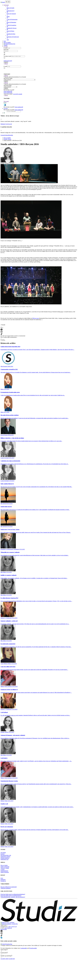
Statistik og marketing (6, 955)
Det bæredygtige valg (6, 855)
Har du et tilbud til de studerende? (9, 886)
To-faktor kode (7, 56)
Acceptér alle (11, 958)
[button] (6, 62)
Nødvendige (4, 949)
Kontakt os (3, 881)
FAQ (2, 878)
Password (6, 49)
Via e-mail (6, 101)
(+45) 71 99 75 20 (12, 926)
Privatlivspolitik (33, 948)
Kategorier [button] (6, 5)
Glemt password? (8, 60)
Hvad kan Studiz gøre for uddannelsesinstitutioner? (13, 894)
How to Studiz (7, 42)
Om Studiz (3, 852)
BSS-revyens (36, 318)
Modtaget (3, 124)
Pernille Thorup (7, 139)
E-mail (5, 48)
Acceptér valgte (4, 958)
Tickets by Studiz (5, 868)
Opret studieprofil (8, 91)
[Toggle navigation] (7, 2)
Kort (5, 41)
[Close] (1, 130)
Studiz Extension (5, 872)
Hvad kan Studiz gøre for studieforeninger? (11, 895)
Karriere (3, 854)
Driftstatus (3, 879)
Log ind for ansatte (17, 94)
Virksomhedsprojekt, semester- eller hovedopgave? (13, 897)
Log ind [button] (5, 46)
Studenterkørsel (4, 870)
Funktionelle (4, 952)
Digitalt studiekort (5, 858)
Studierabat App (4, 859)
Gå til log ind (8, 124)
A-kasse (2, 869)
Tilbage (6, 63)
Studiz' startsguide (5, 866)
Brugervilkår (4, 929)
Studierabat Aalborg (5, 856)
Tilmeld (5, 45)
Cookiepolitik (23, 948)
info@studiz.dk (8, 928)
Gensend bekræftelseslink (7, 135)
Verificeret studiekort (6, 888)
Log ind (5, 108)
